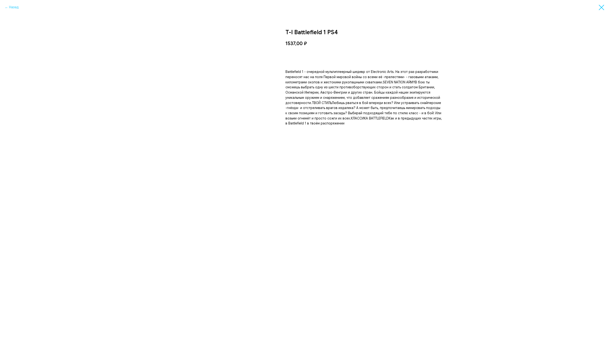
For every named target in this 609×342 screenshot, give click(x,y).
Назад (14, 7)
